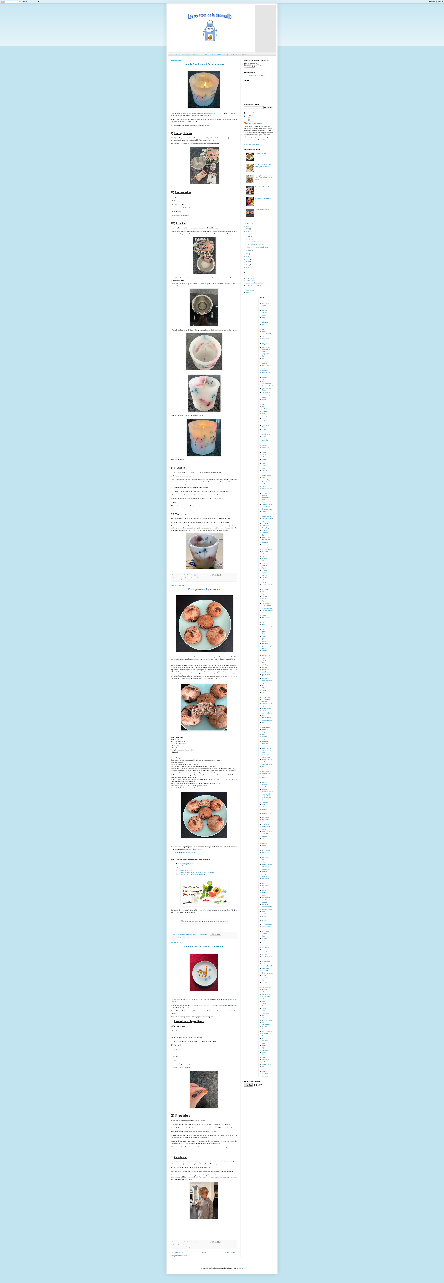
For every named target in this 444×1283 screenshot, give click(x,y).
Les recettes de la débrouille (256, 75)
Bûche (263, 402)
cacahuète (264, 409)
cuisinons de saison (267, 518)
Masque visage (266, 757)
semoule (264, 982)
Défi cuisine (265, 523)
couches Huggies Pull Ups (266, 480)
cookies (264, 473)
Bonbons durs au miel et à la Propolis (204, 946)
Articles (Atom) (183, 1256)
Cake (263, 420)
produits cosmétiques (265, 917)
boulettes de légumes (265, 378)
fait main (264, 577)
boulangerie (179, 937)
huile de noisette (266, 672)
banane (264, 331)
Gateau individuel (267, 627)
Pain (188, 937)
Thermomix (265, 1033)
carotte (264, 429)
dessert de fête (266, 537)
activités (264, 305)
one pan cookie (266, 826)
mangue (264, 739)
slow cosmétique (266, 987)
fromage (264, 615)
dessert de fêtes (266, 539)
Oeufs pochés (266, 824)
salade (263, 942)
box (263, 381)
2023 (247, 231)
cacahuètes (265, 411)
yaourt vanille (265, 1071)
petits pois (265, 871)
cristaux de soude (266, 516)
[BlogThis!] (213, 575)
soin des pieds (266, 994)
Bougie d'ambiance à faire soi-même (204, 64)
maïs (263, 734)
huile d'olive (265, 667)
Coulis (264, 484)
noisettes (264, 807)
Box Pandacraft (266, 392)
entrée (263, 556)
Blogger (241, 1268)
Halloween (265, 650)
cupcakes (264, 521)
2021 (247, 256)
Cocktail (264, 454)
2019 (247, 262)
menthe (264, 762)
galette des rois (266, 617)
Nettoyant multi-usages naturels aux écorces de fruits (267, 795)
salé (263, 945)
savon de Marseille (267, 966)
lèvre (263, 715)
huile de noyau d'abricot (266, 675)
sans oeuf (264, 954)
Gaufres (264, 636)
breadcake (264, 397)
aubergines (265, 322)
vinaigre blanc (266, 1062)
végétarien (265, 1050)
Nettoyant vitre (266, 800)
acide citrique (265, 303)
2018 (247, 265)
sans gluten (265, 949)
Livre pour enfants (267, 720)
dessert (264, 535)
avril (249, 234)
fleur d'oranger (266, 603)
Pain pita (180, 868)
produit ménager (266, 914)
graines (264, 641)
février (250, 239)
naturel (264, 787)
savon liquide (265, 968)
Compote (264, 466)
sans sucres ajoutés (267, 956)
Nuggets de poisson (260, 153)
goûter (263, 639)
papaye (264, 845)
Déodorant (265, 532)
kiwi (263, 692)
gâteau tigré (265, 629)
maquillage (265, 741)
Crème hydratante (267, 509)
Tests (205, 54)
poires (263, 883)
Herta (263, 653)
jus (263, 685)
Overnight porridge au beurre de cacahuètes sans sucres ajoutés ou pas (264, 177)
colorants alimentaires (265, 460)
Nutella (264, 822)
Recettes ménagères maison (238, 54)
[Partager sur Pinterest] (220, 575)
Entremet (264, 558)
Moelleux (264, 769)
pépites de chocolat (267, 864)
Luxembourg (181, 579)
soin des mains (266, 992)
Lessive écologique (267, 713)
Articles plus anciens (230, 1252)
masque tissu (265, 755)
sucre (263, 1011)
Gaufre (264, 634)
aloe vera (264, 308)
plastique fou (265, 878)
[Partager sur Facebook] (218, 575)
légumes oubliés (266, 708)
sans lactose (265, 952)
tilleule (264, 1036)
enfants (264, 554)
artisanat (264, 320)
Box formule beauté (267, 386)
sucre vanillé (265, 1013)
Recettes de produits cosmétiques (219, 54)
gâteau (263, 624)
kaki (263, 688)
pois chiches (265, 885)
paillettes (264, 836)
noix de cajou (265, 817)
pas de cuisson (266, 850)
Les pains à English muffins (185, 864)
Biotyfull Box (266, 354)
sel (263, 980)
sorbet (263, 1001)
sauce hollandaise (266, 961)
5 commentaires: (203, 575)
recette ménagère (266, 926)
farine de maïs (266, 587)
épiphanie (264, 565)
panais (263, 841)
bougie (178, 577)
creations (264, 493)
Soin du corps (266, 996)
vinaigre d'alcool (266, 1064)
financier (264, 596)
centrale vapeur (266, 434)
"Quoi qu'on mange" (205, 910)
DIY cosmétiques (267, 549)
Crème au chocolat (267, 504)
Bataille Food (265, 338)
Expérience (265, 573)
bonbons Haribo (266, 365)
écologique (265, 551)
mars (249, 236)
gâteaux (264, 631)
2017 (247, 267)
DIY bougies (186, 577)
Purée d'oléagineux (267, 924)
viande (264, 1057)
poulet (263, 911)
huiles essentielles (267, 680)
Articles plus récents (177, 1252)
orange (264, 829)
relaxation (264, 933)
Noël (263, 804)
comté (263, 468)
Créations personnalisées (183, 54)
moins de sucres (266, 771)
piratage (264, 874)
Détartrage (265, 542)
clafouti (264, 452)
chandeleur (265, 443)
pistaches (264, 876)
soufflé (264, 1003)
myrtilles (264, 784)
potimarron (265, 904)
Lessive (264, 710)
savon (263, 963)
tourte (263, 1043)
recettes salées (266, 929)
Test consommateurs (266, 1023)
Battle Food (265, 341)
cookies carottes (266, 475)
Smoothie (264, 989)
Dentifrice (264, 530)
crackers (264, 491)
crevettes (264, 514)
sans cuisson (265, 947)
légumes (264, 706)
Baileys (264, 327)
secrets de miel (188, 1245)
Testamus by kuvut (267, 1031)
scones (264, 975)
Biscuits (264, 356)
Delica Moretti (266, 525)
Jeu (263, 683)
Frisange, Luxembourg (183, 1247)
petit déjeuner (265, 867)
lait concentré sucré (267, 703)
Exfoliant (264, 570)
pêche (263, 859)
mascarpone (265, 746)
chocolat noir (265, 447)
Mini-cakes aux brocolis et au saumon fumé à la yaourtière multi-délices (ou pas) (263, 166)
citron (263, 450)
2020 (247, 259)
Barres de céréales (267, 334)
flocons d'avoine (266, 605)
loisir (263, 725)
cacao (263, 413)
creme (263, 500)
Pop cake (264, 899)
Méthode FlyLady (267, 764)
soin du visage (266, 999)
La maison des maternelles (266, 700)
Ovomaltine (265, 833)
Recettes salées (250, 278)
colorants (264, 457)
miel (183, 1245)
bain (263, 329)
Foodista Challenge (267, 610)
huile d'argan (265, 665)
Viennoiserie (265, 1059)
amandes (264, 310)
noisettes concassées (265, 810)
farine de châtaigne (267, 584)
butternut (264, 406)
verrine (264, 1055)
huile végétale (265, 678)
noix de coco (265, 819)
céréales (264, 436)
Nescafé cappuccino (267, 792)
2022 (247, 254)
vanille (264, 1045)
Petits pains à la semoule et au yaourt (188, 866)
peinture (264, 862)
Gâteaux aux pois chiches (262, 209)
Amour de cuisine (189, 852)
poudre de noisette (267, 909)
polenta (264, 892)
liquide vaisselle (266, 717)
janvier (250, 250)
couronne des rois (267, 488)
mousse (264, 777)
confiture (264, 470)
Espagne (264, 568)
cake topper (265, 423)
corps (263, 477)
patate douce (265, 852)
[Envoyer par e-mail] (211, 575)
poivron (264, 890)
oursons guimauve (267, 831)
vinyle (263, 1066)
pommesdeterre (266, 897)
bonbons (178, 1245)
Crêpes (264, 511)
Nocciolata (265, 802)
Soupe (263, 1006)
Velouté (264, 1052)
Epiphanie (264, 563)
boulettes (264, 375)
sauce (263, 959)
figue (184, 937)
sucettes (264, 1008)
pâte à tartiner (265, 857)
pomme (264, 895)
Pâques (264, 848)
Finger (264, 598)
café (263, 418)
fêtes (263, 591)
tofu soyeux (265, 1040)
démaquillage (265, 528)
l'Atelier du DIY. (215, 113)
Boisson (264, 361)
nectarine (264, 789)
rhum (263, 936)
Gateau (264, 622)
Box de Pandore (266, 383)
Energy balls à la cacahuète (262, 187)
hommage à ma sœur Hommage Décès (266, 656)
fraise (263, 613)
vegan (263, 1048)
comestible (265, 463)
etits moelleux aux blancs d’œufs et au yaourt (192, 874)
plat (263, 881)
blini (263, 358)
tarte (263, 1015)
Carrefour (264, 432)
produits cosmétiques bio (266, 921)
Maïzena (264, 736)
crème (263, 502)
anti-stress (265, 313)
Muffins (264, 780)
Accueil (171, 54)
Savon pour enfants (267, 973)
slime (263, 985)
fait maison (265, 580)
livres (263, 722)
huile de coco (265, 669)
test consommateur (267, 1020)
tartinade (264, 1018)
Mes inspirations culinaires (192, 849)
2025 (247, 229)
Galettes (264, 620)
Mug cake (264, 782)
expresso (264, 575)
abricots (264, 301)
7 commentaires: (203, 1242)
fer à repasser (265, 589)
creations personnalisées (266, 496)
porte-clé (264, 902)
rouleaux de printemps (265, 939)
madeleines (265, 729)
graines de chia (266, 643)
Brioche (264, 399)
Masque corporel (266, 748)
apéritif (264, 315)
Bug (263, 404)
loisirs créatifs (266, 727)
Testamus (264, 1029)
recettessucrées (266, 931)
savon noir (265, 970)
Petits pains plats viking (184, 870)
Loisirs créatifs (197, 54)
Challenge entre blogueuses (266, 439)
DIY (182, 577)
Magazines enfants (267, 732)
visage (263, 1069)
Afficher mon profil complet (251, 144)
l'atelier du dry (195, 577)
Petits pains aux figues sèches (204, 589)
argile (263, 317)
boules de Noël (266, 372)
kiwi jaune (265, 695)
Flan (263, 601)
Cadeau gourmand (267, 416)
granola (264, 648)
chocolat (264, 445)
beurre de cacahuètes (265, 344)
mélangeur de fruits (267, 759)
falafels (264, 582)
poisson (264, 888)
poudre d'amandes (267, 907)
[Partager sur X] (216, 575)
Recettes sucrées (250, 280)
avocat (263, 324)
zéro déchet (265, 1076)
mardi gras (265, 743)
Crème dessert (266, 507)
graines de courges (267, 646)
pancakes (264, 843)
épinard (264, 561)
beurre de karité (266, 347)
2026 (247, 226)
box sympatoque (266, 395)
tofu (263, 1038)
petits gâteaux (265, 869)
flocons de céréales (267, 608)
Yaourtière (265, 1074)
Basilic (264, 336)
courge (264, 486)
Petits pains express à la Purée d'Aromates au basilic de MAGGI (196, 872)
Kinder (264, 690)
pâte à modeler (266, 855)
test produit (265, 1026)
